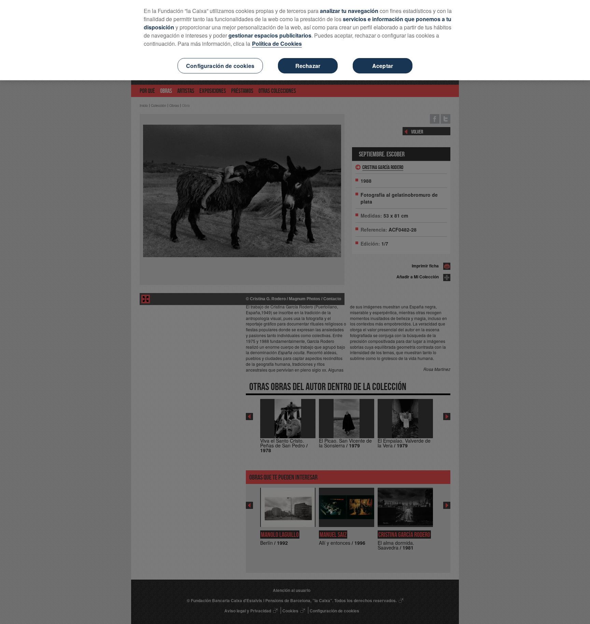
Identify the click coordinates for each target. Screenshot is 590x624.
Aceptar (382, 66)
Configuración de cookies (220, 66)
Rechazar (307, 66)
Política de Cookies (277, 43)
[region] (295, 40)
